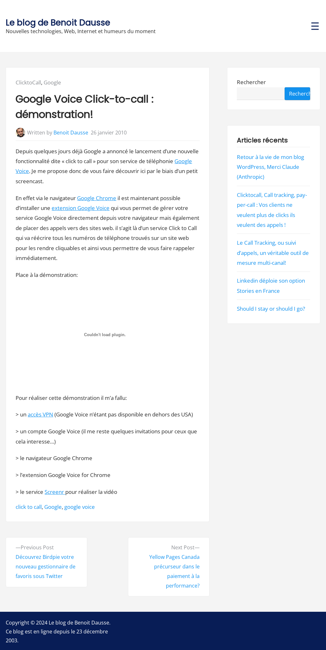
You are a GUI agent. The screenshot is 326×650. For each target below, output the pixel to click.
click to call (29, 506)
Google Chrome (96, 198)
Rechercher (251, 82)
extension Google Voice (81, 208)
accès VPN (40, 414)
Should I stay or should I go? (271, 308)
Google (52, 82)
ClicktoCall (28, 82)
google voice (79, 506)
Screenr (55, 491)
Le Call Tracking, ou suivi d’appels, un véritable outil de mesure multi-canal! (273, 252)
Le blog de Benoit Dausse (58, 22)
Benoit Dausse (70, 132)
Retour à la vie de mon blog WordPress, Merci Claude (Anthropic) (270, 167)
